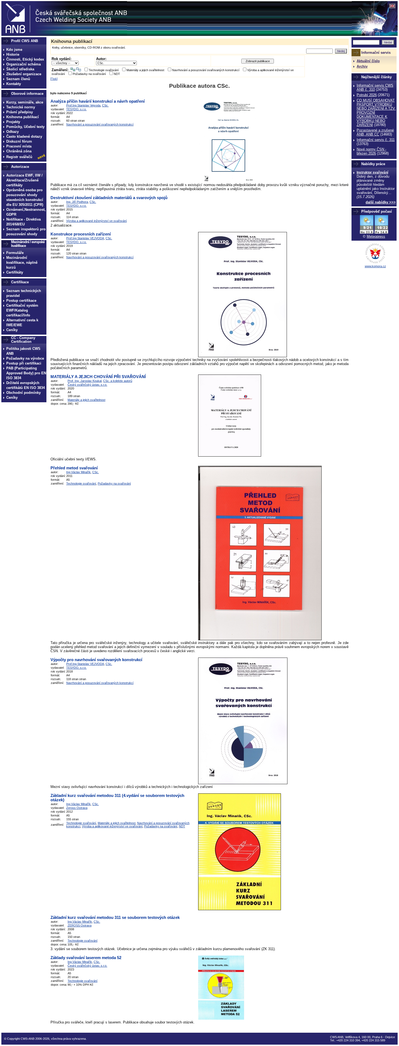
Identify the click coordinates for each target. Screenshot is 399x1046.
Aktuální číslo (368, 61)
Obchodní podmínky (23, 393)
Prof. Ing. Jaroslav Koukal (85, 380)
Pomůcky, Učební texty (25, 127)
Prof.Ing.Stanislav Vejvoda (83, 105)
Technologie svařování (104, 70)
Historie (12, 54)
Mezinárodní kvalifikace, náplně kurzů (21, 262)
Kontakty (13, 84)
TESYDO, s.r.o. (76, 109)
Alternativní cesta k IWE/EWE (22, 322)
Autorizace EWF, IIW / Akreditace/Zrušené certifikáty (24, 180)
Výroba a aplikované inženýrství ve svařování (96, 220)
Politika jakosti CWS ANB (23, 351)
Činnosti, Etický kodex (25, 59)
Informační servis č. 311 (376, 140)
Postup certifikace (21, 301)
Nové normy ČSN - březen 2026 (371, 151)
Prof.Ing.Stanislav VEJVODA (85, 238)
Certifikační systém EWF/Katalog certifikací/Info (22, 310)
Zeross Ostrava (76, 807)
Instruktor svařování (372, 172)
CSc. (105, 105)
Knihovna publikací (22, 117)
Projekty (13, 122)
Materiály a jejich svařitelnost (145, 70)
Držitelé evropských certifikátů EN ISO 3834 (25, 385)
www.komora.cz (375, 266)
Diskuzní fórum (19, 141)
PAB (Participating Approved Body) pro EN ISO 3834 (26, 373)
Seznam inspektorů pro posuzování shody (26, 231)
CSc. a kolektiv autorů (117, 380)
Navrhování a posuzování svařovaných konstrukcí (205, 70)
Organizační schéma (23, 64)
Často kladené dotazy (24, 136)
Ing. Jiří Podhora (77, 201)
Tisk (54, 78)
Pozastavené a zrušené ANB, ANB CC (375, 132)
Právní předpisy (19, 112)
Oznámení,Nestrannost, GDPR (26, 212)
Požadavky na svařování (89, 74)
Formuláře (15, 253)
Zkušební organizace (23, 74)
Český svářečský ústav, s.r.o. (87, 384)
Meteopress (376, 236)
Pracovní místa (18, 146)
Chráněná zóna (18, 151)
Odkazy (12, 132)
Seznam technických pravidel (23, 293)
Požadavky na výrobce (25, 358)
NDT (117, 74)
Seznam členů (18, 79)
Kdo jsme (14, 50)
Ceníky (12, 330)
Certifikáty (14, 272)
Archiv (362, 66)
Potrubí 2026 (367, 95)
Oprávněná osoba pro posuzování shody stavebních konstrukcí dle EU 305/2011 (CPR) (24, 197)
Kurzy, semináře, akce (24, 102)
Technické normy (20, 107)
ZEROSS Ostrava (79, 925)
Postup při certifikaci (23, 363)
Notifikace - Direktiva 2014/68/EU (23, 221)
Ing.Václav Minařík (78, 472)
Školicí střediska (20, 69)
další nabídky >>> (381, 202)
